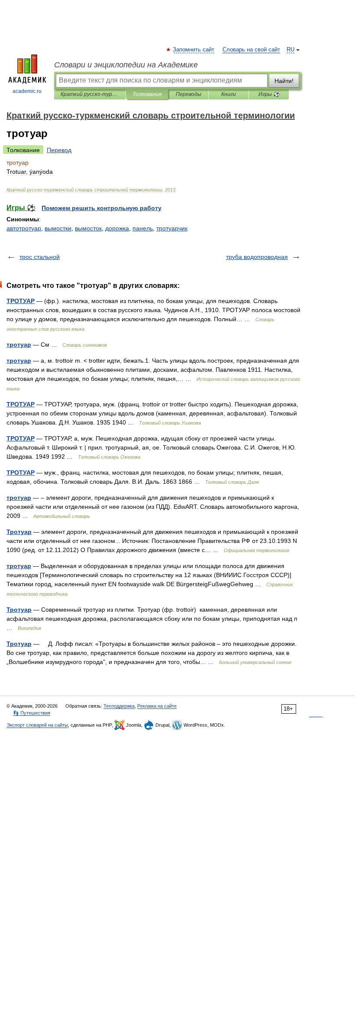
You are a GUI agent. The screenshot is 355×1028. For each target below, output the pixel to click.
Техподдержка (119, 706)
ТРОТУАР (20, 300)
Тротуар (19, 531)
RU (290, 50)
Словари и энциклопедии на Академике (126, 65)
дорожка (117, 228)
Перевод (59, 150)
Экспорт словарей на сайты (37, 725)
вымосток (88, 228)
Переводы (188, 94)
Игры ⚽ (269, 94)
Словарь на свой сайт (251, 50)
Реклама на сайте (157, 706)
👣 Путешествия (31, 712)
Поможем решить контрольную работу (101, 207)
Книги (228, 94)
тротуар (18, 344)
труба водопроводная (257, 256)
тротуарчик (171, 228)
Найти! (284, 80)
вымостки (58, 228)
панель (142, 228)
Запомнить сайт (194, 50)
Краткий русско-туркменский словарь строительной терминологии (90, 94)
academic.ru (27, 91)
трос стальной (39, 256)
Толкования (146, 94)
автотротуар (23, 228)
